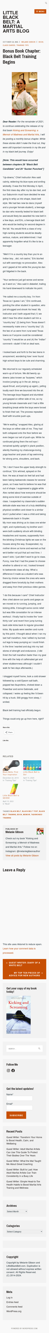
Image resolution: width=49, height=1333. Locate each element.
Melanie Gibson (28, 42)
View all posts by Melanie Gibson (22, 855)
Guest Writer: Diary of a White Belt (24, 964)
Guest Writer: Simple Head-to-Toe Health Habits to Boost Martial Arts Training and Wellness (23, 1184)
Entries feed (12, 1302)
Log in (9, 1297)
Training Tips (22, 45)
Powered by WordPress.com (24, 1328)
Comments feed (14, 1306)
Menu (41, 11)
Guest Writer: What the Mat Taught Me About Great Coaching (23, 1162)
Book (41, 42)
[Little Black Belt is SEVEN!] (12, 789)
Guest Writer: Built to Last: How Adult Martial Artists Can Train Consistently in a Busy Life (22, 1172)
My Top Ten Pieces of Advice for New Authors (24, 974)
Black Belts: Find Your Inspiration (10, 773)
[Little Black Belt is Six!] (32, 765)
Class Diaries (9, 45)
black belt (15, 811)
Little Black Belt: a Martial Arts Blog (16, 21)
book (19, 814)
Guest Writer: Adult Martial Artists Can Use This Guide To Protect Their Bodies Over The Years (23, 1152)
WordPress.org (13, 1311)
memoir (26, 814)
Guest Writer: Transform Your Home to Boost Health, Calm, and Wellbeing (24, 1140)
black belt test (30, 811)
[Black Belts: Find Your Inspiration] (12, 765)
